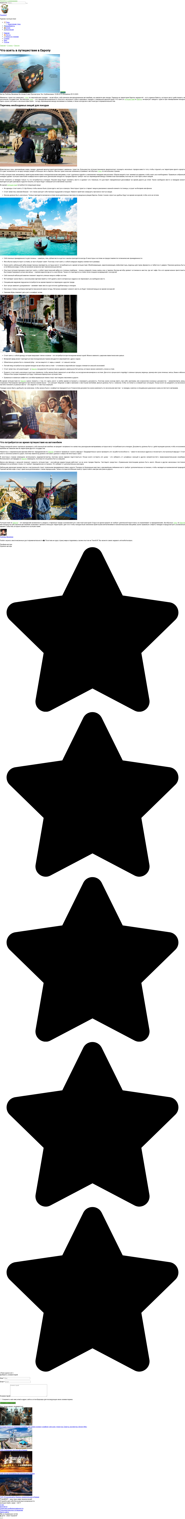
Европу (139, 99)
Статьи (6, 42)
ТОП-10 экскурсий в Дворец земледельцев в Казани (19, 1497)
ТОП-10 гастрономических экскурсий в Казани (17, 1474)
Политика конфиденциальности (11, 1508)
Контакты (3, 1507)
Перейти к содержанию (8, 1)
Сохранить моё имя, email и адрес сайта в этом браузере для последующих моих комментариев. (37, 1399)
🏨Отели (7, 28)
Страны (6, 38)
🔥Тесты (7, 35)
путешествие (130, 99)
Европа (63, 92)
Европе (34, 369)
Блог (5, 40)
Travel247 (3, 15)
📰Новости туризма (11, 37)
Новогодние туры (14, 24)
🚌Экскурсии (9, 30)
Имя (2, 1378)
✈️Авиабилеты (9, 26)
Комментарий (5, 1396)
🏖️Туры (7, 22)
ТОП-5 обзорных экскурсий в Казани (13, 1450)
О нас (2, 1505)
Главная (6, 33)
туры (26, 97)
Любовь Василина (6, 537)
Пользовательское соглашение (11, 1510)
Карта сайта (4, 1512)
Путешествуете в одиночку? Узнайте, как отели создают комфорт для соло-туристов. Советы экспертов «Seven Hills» (43, 1427)
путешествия (12, 185)
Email (2, 1382)
